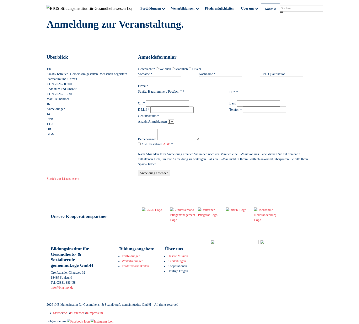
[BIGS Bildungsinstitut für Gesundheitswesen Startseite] (89, 9)
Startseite (59, 313)
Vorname (145, 74)
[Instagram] (102, 321)
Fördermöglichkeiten (135, 266)
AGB (166, 144)
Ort (141, 103)
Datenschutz (80, 313)
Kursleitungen (176, 261)
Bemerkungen (147, 139)
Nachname (207, 74)
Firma (143, 86)
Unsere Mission (177, 256)
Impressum (96, 313)
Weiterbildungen (132, 261)
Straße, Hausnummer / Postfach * (161, 91)
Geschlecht (146, 69)
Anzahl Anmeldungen (152, 121)
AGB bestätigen (157, 144)
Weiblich (165, 69)
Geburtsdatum (148, 116)
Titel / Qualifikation (272, 74)
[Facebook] (78, 321)
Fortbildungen (131, 256)
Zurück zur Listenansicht (63, 178)
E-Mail (144, 109)
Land (232, 103)
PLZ (233, 92)
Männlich (181, 69)
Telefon (235, 109)
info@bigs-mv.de (62, 287)
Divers (196, 69)
